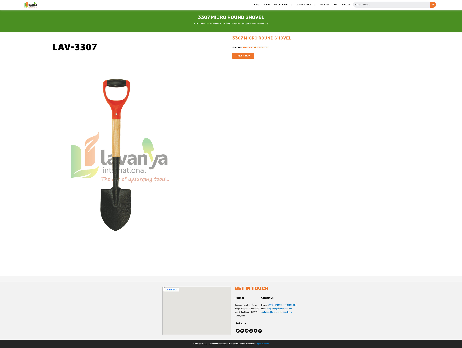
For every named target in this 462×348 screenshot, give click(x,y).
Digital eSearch (262, 344)
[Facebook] (238, 331)
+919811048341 (290, 305)
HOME (257, 5)
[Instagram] (251, 331)
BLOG (335, 5)
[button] (243, 56)
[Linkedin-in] (255, 331)
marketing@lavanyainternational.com (276, 312)
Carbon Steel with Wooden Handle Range (215, 23)
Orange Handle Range (240, 23)
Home (196, 23)
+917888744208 (275, 305)
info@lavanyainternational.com (279, 309)
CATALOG (324, 5)
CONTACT (346, 5)
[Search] (433, 5)
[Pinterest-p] (260, 331)
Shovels (265, 47)
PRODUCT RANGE (304, 5)
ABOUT (267, 5)
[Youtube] (247, 331)
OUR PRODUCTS (281, 5)
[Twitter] (242, 331)
